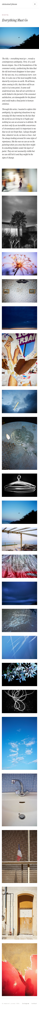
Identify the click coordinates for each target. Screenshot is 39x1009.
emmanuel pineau (9, 4)
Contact (34, 1003)
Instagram (25, 1003)
